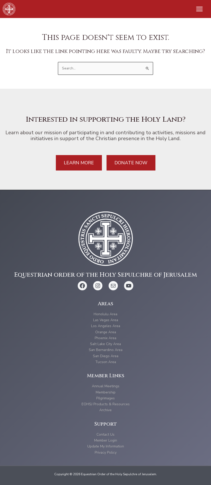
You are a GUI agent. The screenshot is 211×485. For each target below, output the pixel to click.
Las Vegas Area (105, 320)
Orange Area (105, 332)
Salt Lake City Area (105, 344)
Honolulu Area (105, 314)
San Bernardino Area (105, 349)
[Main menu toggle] (199, 9)
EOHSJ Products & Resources (106, 404)
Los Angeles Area (105, 326)
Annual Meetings (105, 386)
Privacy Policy (106, 452)
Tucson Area (105, 362)
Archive (105, 410)
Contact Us (105, 434)
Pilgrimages (105, 398)
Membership (106, 392)
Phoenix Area (105, 338)
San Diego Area (105, 356)
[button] (79, 162)
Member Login (105, 440)
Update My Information (105, 446)
